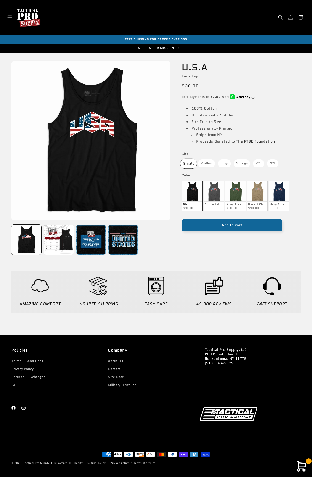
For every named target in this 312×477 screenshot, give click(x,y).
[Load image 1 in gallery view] (26, 240)
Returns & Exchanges (28, 377)
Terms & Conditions (27, 361)
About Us (115, 361)
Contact (114, 369)
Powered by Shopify (69, 463)
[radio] (188, 163)
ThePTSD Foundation (255, 141)
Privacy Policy (22, 369)
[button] (10, 17)
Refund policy (96, 462)
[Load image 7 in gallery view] (91, 240)
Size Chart (116, 377)
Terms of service (145, 462)
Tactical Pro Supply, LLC (40, 463)
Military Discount (122, 385)
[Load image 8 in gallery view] (123, 240)
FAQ (14, 385)
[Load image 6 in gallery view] (59, 240)
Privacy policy (119, 462)
